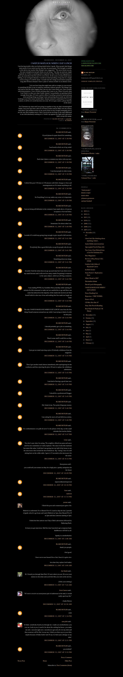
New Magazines (90, 256)
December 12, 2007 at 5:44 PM (58, 329)
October (88, 318)
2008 (86, 227)
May (87, 334)
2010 (86, 220)
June (87, 330)
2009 (86, 223)
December (89, 232)
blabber (68, 120)
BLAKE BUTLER (62, 132)
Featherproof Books (87, 153)
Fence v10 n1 (89, 299)
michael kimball (86, 201)
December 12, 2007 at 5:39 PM (58, 174)
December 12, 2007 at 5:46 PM (58, 408)
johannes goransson (87, 198)
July (87, 327)
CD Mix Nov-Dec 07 (92, 302)
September (89, 321)
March (88, 340)
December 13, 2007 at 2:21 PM (58, 640)
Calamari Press (86, 178)
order (97, 153)
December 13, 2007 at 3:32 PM (58, 652)
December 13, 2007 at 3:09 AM (58, 565)
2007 (86, 230)
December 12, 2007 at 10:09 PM (57, 473)
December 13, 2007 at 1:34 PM (58, 616)
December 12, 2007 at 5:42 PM (58, 279)
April (87, 337)
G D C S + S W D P (61, 2)
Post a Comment (66, 657)
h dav (66, 440)
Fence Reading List (91, 293)
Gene (66, 490)
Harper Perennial (90, 112)
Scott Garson (63, 590)
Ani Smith (64, 571)
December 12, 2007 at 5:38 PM (58, 138)
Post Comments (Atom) (64, 665)
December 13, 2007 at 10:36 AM (57, 604)
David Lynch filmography (93, 284)
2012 (86, 214)
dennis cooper (85, 193)
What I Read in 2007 (92, 278)
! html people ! (86, 190)
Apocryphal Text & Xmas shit (94, 247)
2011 (86, 217)
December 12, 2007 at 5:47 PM (58, 434)
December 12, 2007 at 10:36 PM (57, 485)
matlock (69, 494)
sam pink (65, 621)
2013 (86, 211)
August (88, 324)
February (89, 343)
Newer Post (21, 661)
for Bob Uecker (90, 270)
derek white (85, 195)
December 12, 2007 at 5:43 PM (58, 301)
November (89, 315)
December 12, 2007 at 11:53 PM (57, 497)
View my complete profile (91, 81)
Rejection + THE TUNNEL (94, 296)
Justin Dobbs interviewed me (94, 244)
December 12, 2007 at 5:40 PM (58, 215)
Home (45, 661)
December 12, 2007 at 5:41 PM (58, 238)
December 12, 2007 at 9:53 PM (58, 459)
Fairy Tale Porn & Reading (93, 305)
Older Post (68, 661)
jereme (65, 502)
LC (86, 235)
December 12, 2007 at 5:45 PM (58, 356)
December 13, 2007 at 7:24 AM (58, 585)
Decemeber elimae (91, 281)
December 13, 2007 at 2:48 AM (58, 539)
